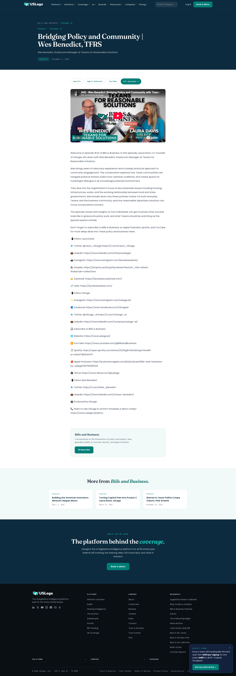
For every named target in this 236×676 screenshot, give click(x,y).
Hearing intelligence (96, 609)
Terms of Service (142, 671)
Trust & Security (136, 628)
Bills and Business (48, 23)
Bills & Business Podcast (181, 609)
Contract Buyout (178, 652)
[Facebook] (51, 607)
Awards (102, 4)
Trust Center (135, 633)
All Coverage (93, 633)
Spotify (77, 81)
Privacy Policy (161, 671)
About (131, 599)
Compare (95, 659)
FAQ (130, 637)
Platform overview (95, 599)
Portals (90, 623)
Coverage (83, 4)
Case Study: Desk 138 (180, 628)
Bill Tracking (92, 628)
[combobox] (166, 4)
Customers (134, 604)
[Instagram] (46, 607)
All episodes (84, 449)
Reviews (132, 609)
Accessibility (177, 671)
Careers (132, 613)
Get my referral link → (205, 667)
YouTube (113, 81)
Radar (90, 604)
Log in (188, 4)
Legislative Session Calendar (183, 599)
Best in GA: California (180, 642)
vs (93, 4)
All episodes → (131, 81)
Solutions (68, 4)
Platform (55, 4)
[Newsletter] (55, 607)
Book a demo (203, 4)
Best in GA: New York (179, 637)
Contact (133, 623)
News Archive (176, 623)
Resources (115, 4)
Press (131, 618)
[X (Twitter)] (38, 607)
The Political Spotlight (180, 618)
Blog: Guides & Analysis (181, 604)
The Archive (92, 613)
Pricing (142, 4)
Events (173, 613)
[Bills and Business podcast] (59, 607)
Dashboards (92, 618)
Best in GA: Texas (178, 633)
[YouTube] (42, 607)
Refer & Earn (176, 647)
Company (130, 4)
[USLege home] (33, 4)
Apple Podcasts (95, 81)
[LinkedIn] (33, 607)
